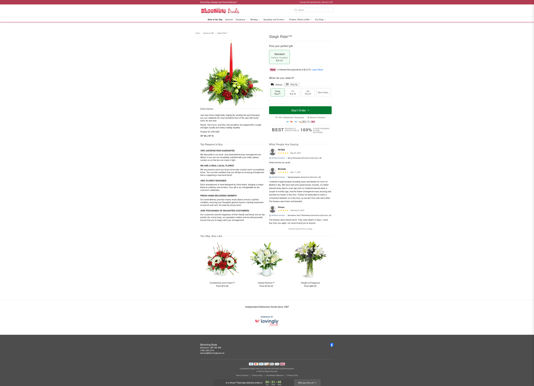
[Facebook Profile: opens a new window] (332, 345)
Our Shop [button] (319, 19)
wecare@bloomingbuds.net (212, 353)
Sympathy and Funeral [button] (273, 19)
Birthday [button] (254, 19)
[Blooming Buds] (220, 10)
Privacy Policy (257, 375)
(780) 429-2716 (207, 350)
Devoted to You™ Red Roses (299, 215)
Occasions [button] (241, 19)
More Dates (323, 92)
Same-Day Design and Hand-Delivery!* (219, 2)
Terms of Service (242, 375)
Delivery (278, 84)
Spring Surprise (294, 177)
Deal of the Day (215, 19)
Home (197, 33)
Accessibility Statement (274, 375)
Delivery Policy (292, 375)
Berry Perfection (294, 158)
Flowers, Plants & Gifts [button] (299, 19)
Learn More (317, 69)
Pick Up (294, 84)
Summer (229, 19)
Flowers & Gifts (208, 33)
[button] (527, 374)
